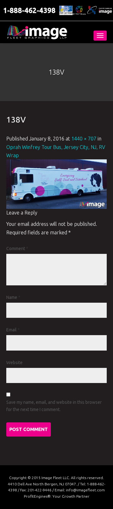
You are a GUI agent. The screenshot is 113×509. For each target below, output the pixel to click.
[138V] (56, 183)
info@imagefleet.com (85, 490)
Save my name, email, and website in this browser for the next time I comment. (54, 406)
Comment (17, 248)
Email (13, 329)
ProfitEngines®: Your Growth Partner (56, 496)
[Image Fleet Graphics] (37, 32)
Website (14, 362)
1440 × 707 (83, 138)
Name (13, 297)
